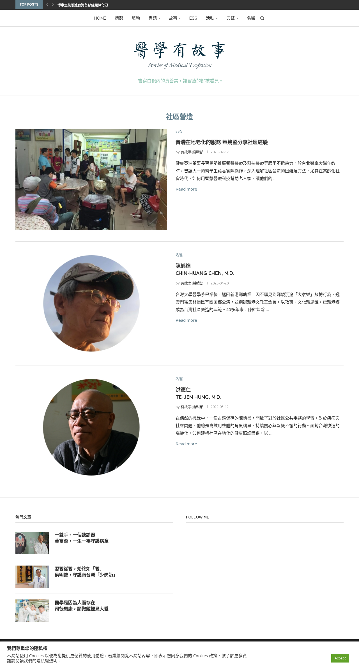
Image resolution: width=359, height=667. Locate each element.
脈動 (136, 18)
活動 (210, 18)
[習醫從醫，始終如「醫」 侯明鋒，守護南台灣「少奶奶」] (32, 577)
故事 (173, 18)
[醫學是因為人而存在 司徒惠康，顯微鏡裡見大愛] (32, 610)
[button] (47, 4)
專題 (152, 18)
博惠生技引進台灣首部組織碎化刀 (82, 5)
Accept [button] (340, 658)
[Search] (262, 18)
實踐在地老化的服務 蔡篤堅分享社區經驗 (222, 142)
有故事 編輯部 (192, 151)
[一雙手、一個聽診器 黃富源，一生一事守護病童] (32, 543)
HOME (100, 18)
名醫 (251, 18)
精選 (119, 18)
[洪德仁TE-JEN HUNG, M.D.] (91, 427)
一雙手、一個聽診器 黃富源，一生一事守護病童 (82, 538)
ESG (193, 18)
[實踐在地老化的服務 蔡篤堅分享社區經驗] (91, 179)
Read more (186, 189)
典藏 (230, 18)
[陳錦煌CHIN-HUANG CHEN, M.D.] (91, 303)
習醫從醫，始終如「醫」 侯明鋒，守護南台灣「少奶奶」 (86, 572)
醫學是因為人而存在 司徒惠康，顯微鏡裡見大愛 (82, 606)
